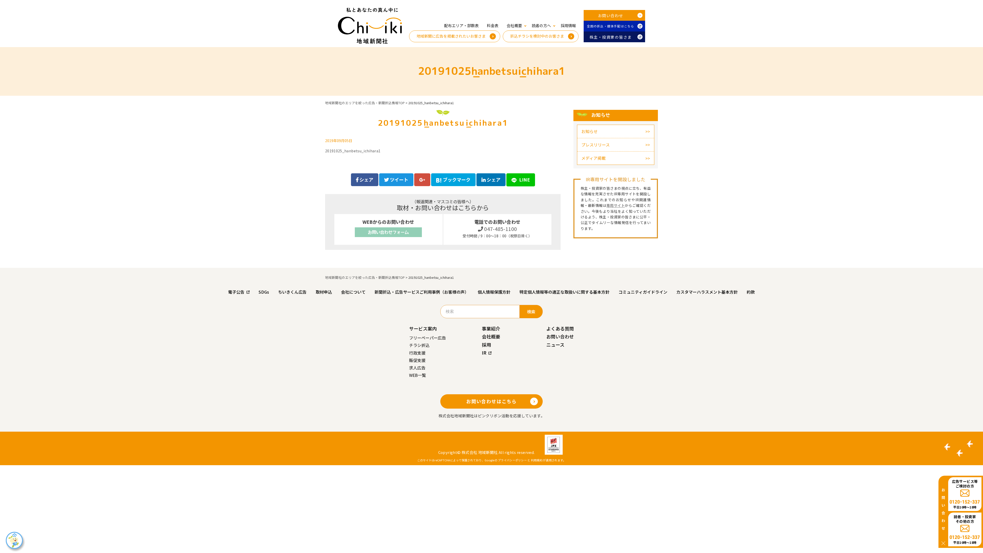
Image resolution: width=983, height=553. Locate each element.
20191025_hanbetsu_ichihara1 (352, 150)
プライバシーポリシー (512, 460)
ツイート (398, 179)
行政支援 (417, 353)
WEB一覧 (417, 375)
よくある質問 (560, 328)
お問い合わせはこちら (491, 401)
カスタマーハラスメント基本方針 (707, 292)
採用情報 (568, 25)
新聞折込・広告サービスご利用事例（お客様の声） (422, 292)
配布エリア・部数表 (461, 25)
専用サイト (615, 205)
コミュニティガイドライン (642, 292)
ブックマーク (457, 179)
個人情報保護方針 (494, 292)
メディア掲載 (593, 158)
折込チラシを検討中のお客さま (537, 36)
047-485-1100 (500, 228)
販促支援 (417, 360)
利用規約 (536, 460)
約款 (751, 292)
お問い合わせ (610, 15)
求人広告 (417, 368)
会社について (353, 292)
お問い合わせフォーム (388, 232)
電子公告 (236, 292)
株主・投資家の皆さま (611, 37)
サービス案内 (423, 328)
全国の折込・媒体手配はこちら (610, 26)
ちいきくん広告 (292, 292)
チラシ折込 (419, 345)
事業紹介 (491, 328)
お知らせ (589, 131)
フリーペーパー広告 (427, 338)
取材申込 (324, 292)
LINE (524, 179)
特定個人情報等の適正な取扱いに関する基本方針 (564, 292)
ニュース (555, 344)
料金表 (492, 25)
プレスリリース (595, 145)
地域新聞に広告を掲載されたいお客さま (451, 36)
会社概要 (491, 336)
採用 (486, 344)
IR (484, 352)
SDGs (264, 292)
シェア (365, 179)
